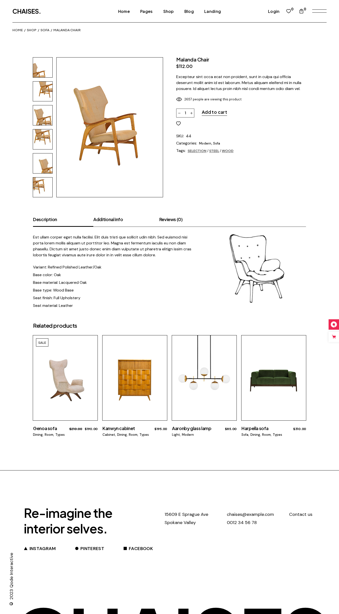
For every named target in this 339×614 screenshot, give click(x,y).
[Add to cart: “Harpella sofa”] (299, 351)
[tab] (63, 221)
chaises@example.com (250, 514)
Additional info (108, 219)
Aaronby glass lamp (191, 428)
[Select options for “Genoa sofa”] (90, 351)
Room (49, 435)
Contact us (300, 514)
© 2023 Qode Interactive (11, 580)
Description (45, 219)
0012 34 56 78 (242, 523)
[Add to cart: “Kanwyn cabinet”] (160, 351)
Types (60, 435)
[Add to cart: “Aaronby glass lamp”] (229, 351)
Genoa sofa (45, 428)
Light (176, 435)
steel (214, 151)
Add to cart (214, 112)
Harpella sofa (254, 428)
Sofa (216, 143)
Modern (205, 143)
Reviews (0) (171, 219)
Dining (38, 435)
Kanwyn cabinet (118, 428)
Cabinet (108, 435)
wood (228, 151)
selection (197, 151)
